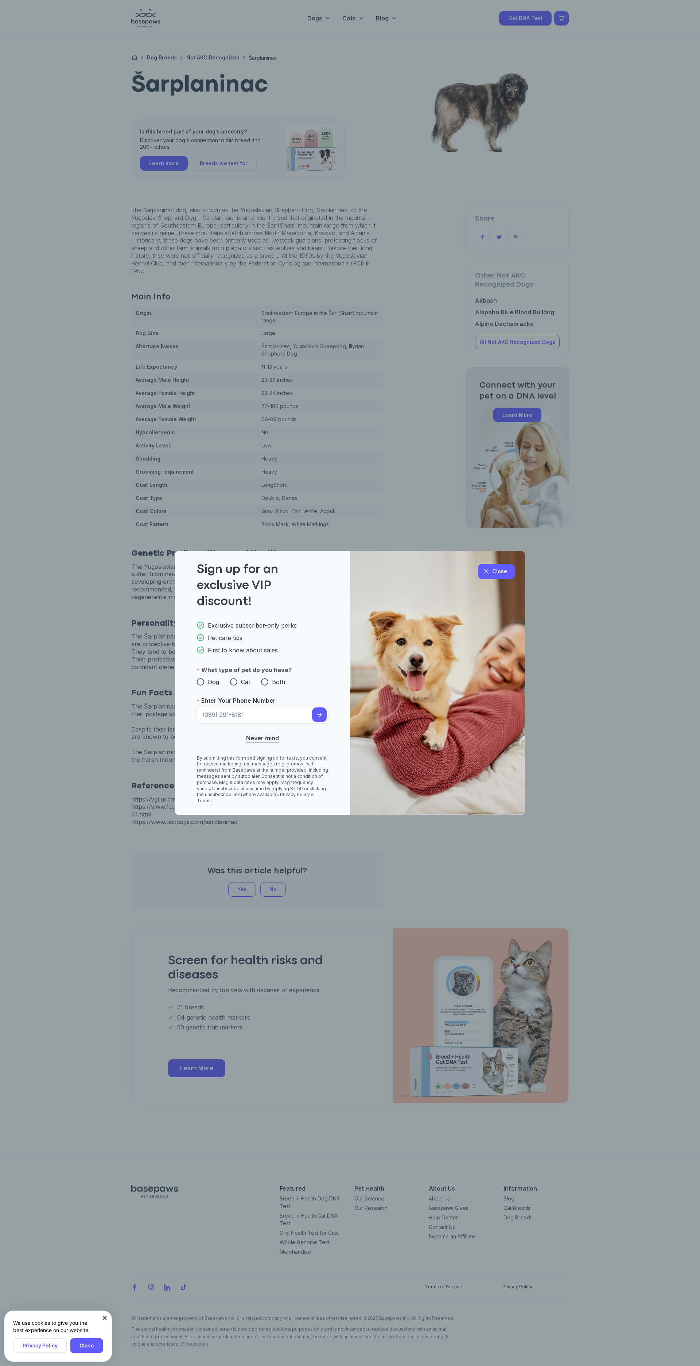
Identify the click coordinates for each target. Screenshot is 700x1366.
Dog (213, 682)
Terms (204, 800)
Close (86, 1345)
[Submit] (319, 714)
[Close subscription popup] (104, 1318)
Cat (245, 682)
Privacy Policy (40, 1345)
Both (278, 682)
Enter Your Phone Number (238, 700)
